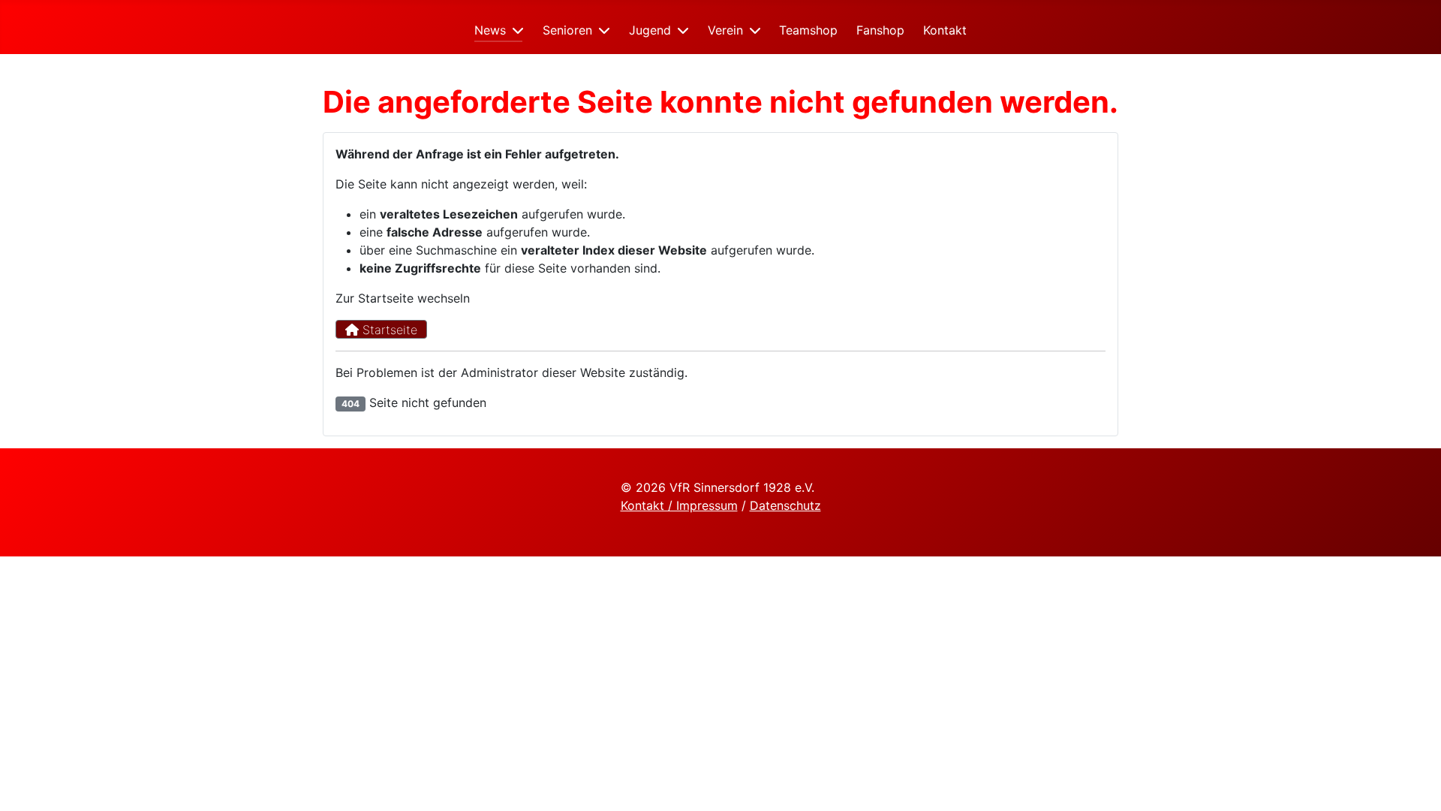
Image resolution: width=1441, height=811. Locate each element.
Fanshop (880, 30)
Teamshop (808, 30)
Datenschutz (785, 505)
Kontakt (945, 30)
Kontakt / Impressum (679, 505)
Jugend (650, 30)
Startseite (388, 329)
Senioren (567, 30)
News (490, 30)
